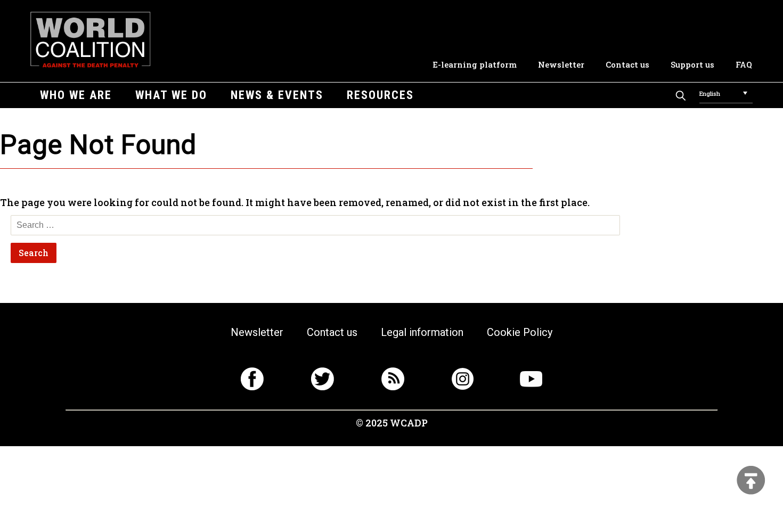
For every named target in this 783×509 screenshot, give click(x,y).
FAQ (744, 64)
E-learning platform (475, 64)
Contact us (627, 64)
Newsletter (561, 64)
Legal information (422, 332)
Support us (692, 64)
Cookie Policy (519, 332)
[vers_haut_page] (751, 481)
